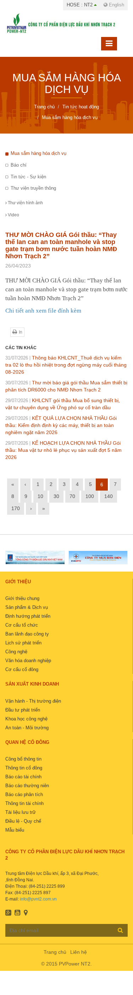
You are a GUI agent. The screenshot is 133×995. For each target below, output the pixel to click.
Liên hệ (78, 952)
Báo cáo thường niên (27, 785)
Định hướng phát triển (27, 616)
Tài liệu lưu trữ (20, 812)
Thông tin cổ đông (23, 767)
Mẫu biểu (14, 830)
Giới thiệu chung (22, 598)
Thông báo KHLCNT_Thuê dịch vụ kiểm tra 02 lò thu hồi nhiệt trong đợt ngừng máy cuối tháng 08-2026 (66, 365)
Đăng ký (120, 930)
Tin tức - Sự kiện (28, 176)
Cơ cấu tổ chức (21, 625)
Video (13, 214)
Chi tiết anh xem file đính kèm (43, 310)
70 (72, 496)
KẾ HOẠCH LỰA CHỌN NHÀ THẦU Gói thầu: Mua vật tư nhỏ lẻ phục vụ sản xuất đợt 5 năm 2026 (63, 450)
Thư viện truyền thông (33, 188)
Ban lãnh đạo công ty (27, 634)
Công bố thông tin (23, 759)
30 (56, 496)
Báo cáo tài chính (23, 776)
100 (89, 496)
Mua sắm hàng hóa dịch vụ (38, 153)
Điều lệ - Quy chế (23, 821)
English (115, 4)
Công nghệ (16, 651)
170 (15, 508)
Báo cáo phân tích (24, 794)
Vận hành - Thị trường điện (33, 701)
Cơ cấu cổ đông (21, 669)
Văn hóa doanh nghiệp (28, 660)
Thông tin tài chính (24, 803)
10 (40, 496)
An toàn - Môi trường (27, 727)
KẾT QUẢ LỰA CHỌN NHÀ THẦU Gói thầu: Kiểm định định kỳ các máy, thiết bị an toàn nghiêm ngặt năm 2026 (61, 425)
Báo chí (19, 165)
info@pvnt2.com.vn (38, 899)
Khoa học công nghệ (26, 718)
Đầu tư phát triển (22, 710)
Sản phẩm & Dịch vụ (26, 607)
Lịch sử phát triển (23, 642)
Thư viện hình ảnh (25, 202)
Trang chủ (55, 952)
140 (108, 496)
